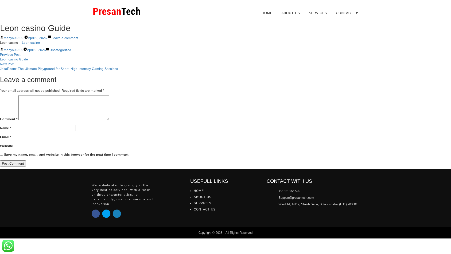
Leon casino (31, 42)
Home (267, 13)
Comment (8, 119)
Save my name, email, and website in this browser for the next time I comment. (66, 154)
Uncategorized (60, 50)
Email (5, 137)
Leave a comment (64, 38)
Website (6, 146)
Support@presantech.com (296, 197)
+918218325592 (289, 191)
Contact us (347, 13)
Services (318, 13)
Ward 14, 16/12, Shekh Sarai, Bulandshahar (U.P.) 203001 (318, 204)
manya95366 (13, 38)
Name (5, 128)
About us (290, 13)
